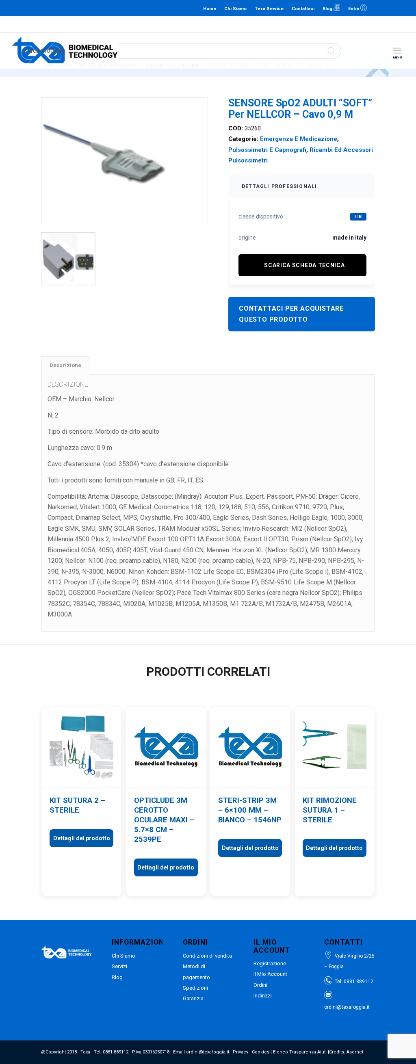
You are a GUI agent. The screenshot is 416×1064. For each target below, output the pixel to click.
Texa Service (269, 8)
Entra (354, 8)
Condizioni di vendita (207, 956)
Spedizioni (195, 988)
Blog (328, 8)
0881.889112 (167, 24)
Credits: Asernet (346, 1052)
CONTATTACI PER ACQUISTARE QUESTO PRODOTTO (291, 314)
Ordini (260, 985)
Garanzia (193, 998)
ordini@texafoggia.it (206, 24)
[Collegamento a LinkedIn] (377, 8)
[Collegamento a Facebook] (390, 8)
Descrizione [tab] (65, 365)
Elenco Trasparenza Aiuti (300, 1052)
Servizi (119, 966)
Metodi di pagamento (196, 971)
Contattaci (303, 8)
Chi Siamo (235, 8)
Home (209, 8)
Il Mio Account (270, 974)
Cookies (260, 1052)
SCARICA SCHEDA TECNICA (304, 265)
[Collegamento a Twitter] (402, 8)
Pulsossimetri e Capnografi (267, 150)
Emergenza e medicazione (298, 139)
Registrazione (270, 963)
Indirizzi (263, 996)
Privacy (240, 1052)
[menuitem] (397, 51)
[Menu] (397, 51)
